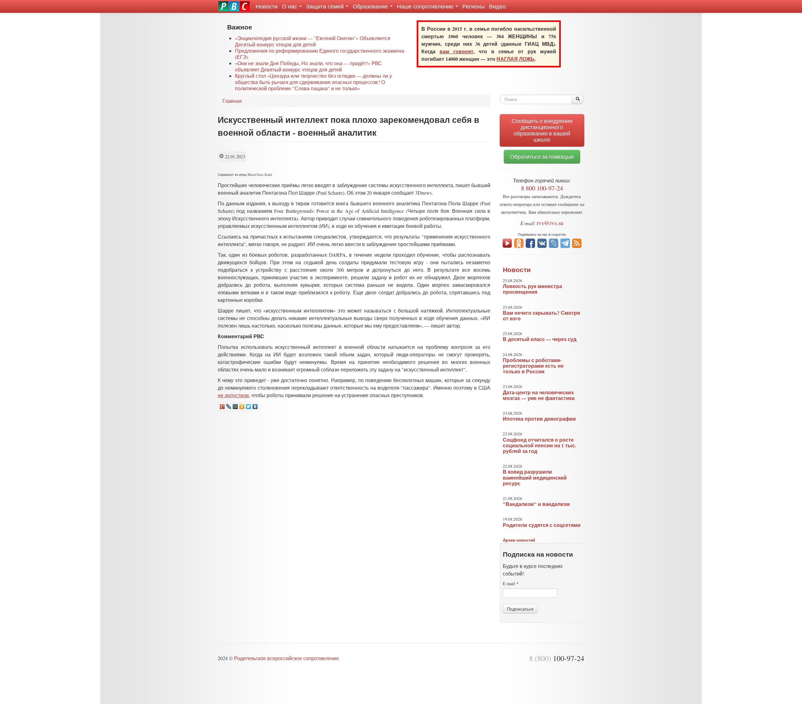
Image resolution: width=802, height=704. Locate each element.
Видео (497, 6)
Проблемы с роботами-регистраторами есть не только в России (533, 366)
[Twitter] (248, 406)
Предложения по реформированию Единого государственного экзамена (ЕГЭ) (319, 53)
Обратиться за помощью (542, 156)
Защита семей (325, 6)
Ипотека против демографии (539, 418)
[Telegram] (565, 242)
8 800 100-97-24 (542, 188)
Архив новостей (519, 540)
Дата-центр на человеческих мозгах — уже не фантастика (539, 395)
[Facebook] (530, 242)
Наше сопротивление (426, 6)
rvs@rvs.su (550, 223)
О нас (290, 6)
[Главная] (234, 6)
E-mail (510, 583)
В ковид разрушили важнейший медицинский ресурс (535, 477)
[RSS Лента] (577, 242)
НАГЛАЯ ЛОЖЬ (515, 58)
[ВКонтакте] (255, 406)
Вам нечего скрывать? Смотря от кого (541, 315)
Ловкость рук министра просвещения (532, 289)
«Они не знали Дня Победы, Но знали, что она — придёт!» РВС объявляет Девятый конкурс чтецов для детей (308, 66)
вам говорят (456, 51)
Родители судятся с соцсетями (542, 525)
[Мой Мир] (235, 406)
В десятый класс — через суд (539, 339)
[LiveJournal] (229, 406)
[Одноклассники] (242, 406)
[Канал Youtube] (507, 242)
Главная (232, 100)
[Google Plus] (222, 406)
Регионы (473, 6)
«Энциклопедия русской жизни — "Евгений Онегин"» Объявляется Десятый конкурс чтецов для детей (312, 41)
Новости (267, 6)
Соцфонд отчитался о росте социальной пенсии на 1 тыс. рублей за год (539, 445)
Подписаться (520, 609)
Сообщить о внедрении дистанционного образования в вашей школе (542, 130)
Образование (371, 6)
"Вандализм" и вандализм (536, 504)
